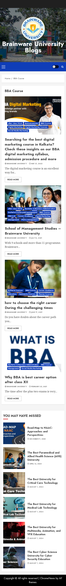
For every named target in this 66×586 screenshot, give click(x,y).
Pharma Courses (45, 294)
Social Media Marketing (18, 130)
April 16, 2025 (35, 464)
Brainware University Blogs (33, 47)
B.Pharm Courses (15, 290)
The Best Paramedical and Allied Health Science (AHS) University (44, 456)
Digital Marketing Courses (36, 127)
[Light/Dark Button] (55, 66)
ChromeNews (47, 578)
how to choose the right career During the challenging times (31, 305)
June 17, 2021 (36, 312)
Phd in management (29, 219)
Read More (13, 179)
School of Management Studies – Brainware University (33, 231)
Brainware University (17, 164)
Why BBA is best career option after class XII (30, 380)
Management (13, 219)
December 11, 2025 (38, 439)
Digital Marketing (15, 127)
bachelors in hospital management (22, 212)
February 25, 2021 (39, 387)
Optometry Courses (27, 294)
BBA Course (46, 123)
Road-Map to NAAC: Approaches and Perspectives (40, 431)
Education (12, 294)
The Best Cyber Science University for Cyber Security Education (42, 555)
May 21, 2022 (37, 164)
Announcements (31, 123)
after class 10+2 (15, 123)
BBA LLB (11, 216)
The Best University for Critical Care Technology (42, 481)
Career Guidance (25, 216)
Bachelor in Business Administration (40, 208)
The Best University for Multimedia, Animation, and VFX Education (44, 530)
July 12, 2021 (36, 238)
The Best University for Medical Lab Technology (42, 505)
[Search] (62, 67)
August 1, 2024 (36, 487)
